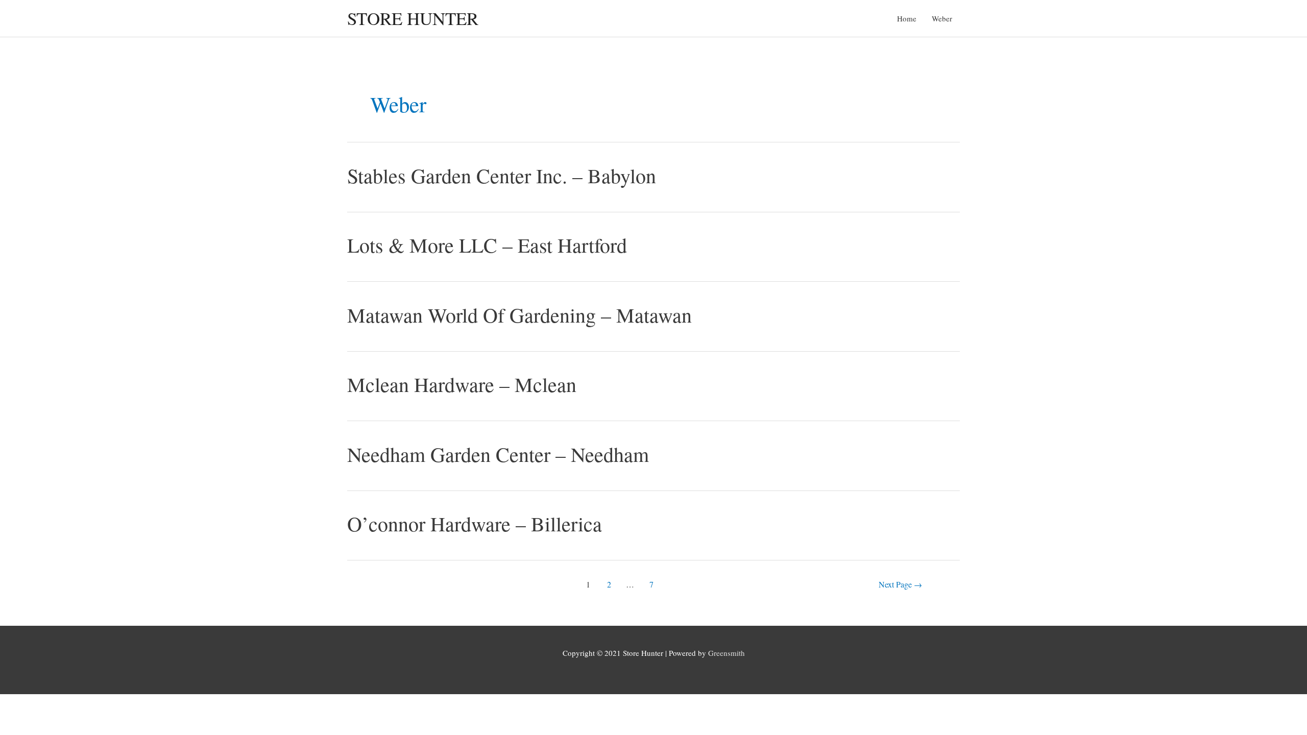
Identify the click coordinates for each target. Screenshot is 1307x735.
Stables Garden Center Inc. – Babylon (501, 175)
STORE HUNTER (412, 18)
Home (906, 18)
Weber (942, 18)
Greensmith (726, 653)
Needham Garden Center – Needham (498, 454)
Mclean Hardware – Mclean (461, 384)
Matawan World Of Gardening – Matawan (519, 314)
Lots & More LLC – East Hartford (487, 244)
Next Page (900, 584)
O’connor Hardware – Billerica (474, 523)
